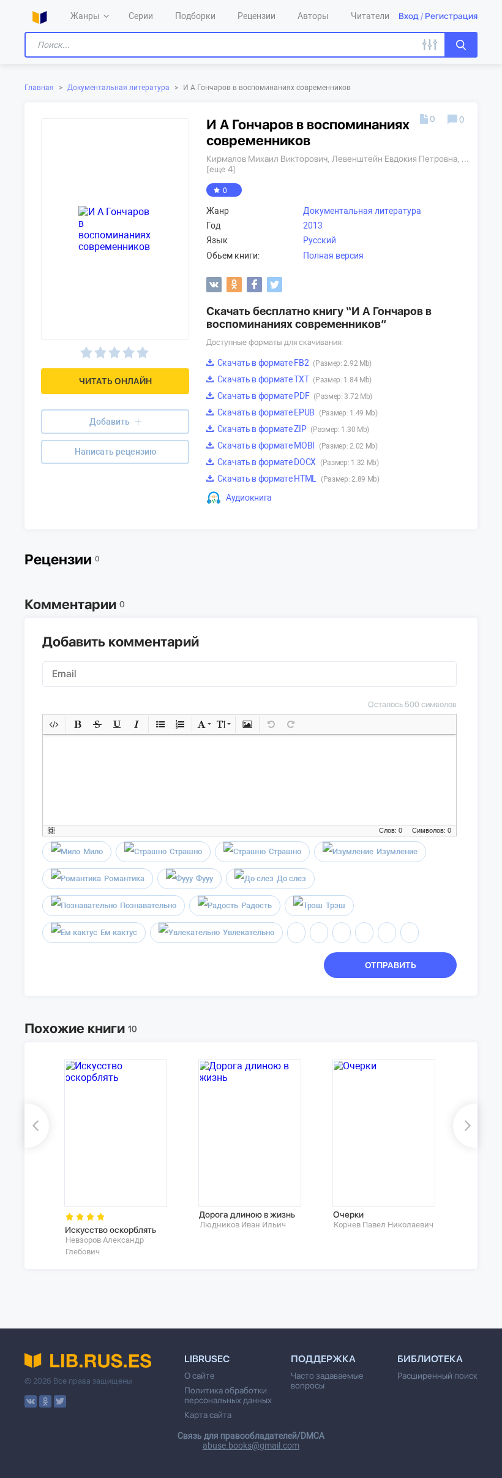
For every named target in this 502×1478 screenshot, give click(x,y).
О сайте (199, 1376)
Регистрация (451, 16)
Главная (39, 87)
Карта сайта (207, 1415)
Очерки (348, 1214)
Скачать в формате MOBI (296, 445)
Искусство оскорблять (110, 1230)
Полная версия (333, 255)
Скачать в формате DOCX (297, 462)
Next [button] (465, 1126)
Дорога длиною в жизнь (247, 1214)
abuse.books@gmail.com (251, 1445)
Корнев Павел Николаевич (383, 1224)
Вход (409, 16)
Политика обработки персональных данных (228, 1395)
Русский (319, 240)
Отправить (390, 965)
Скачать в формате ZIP (292, 429)
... (465, 159)
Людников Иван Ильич (243, 1224)
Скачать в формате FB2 (293, 363)
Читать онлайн (115, 381)
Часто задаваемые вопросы (327, 1380)
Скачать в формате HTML (297, 478)
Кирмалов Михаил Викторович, (268, 159)
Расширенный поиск (437, 1376)
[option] (122, 1158)
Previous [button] (36, 1126)
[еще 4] (221, 169)
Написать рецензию (115, 452)
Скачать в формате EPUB (296, 412)
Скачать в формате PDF (293, 396)
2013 (313, 225)
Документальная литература (118, 87)
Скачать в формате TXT (293, 379)
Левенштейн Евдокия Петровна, (396, 159)
